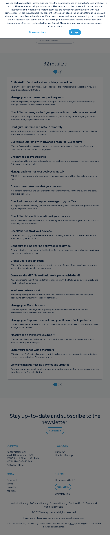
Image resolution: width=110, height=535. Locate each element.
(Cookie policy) (55, 26)
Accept (75, 32)
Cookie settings (37, 32)
